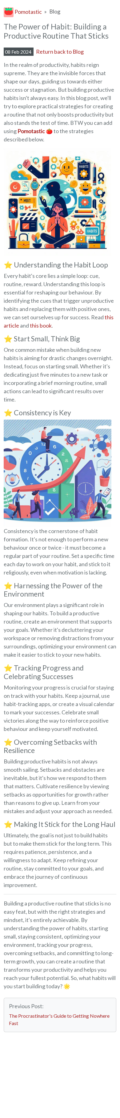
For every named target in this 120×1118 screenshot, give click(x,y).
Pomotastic (28, 11)
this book (41, 325)
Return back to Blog (60, 51)
